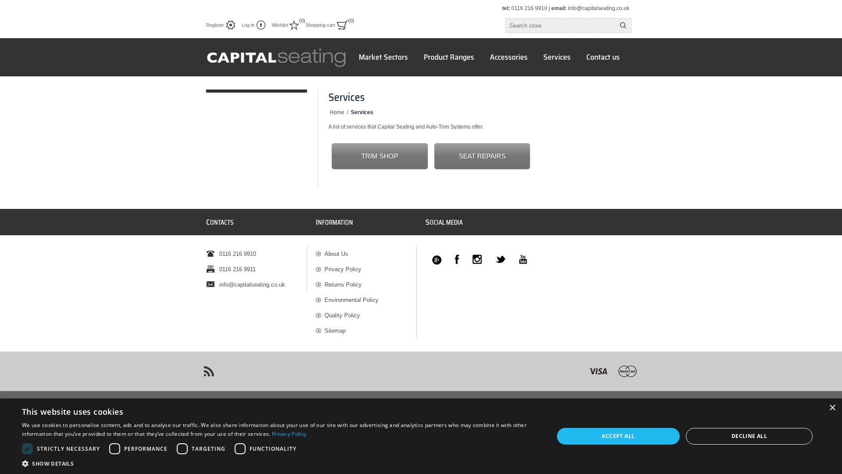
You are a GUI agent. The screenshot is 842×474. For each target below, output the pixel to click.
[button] (280, 463)
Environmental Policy (351, 300)
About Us (336, 254)
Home (337, 112)
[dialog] (421, 436)
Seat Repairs (482, 156)
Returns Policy (343, 284)
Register (215, 25)
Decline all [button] (749, 436)
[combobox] (560, 25)
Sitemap (335, 330)
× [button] (832, 408)
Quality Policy (342, 315)
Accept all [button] (618, 436)
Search (623, 25)
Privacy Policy (343, 269)
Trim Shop (379, 156)
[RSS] (209, 371)
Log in (248, 25)
